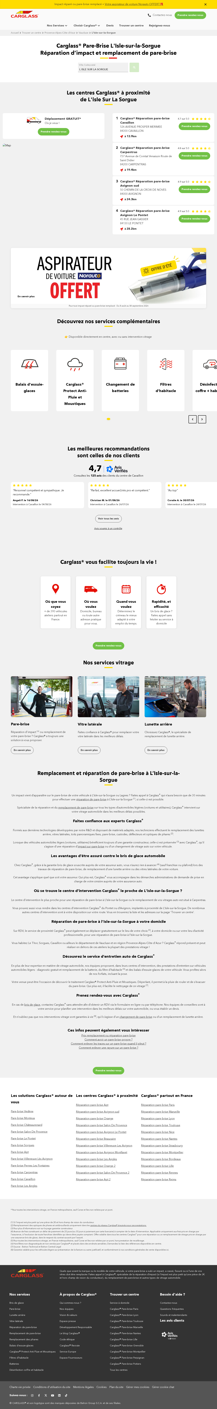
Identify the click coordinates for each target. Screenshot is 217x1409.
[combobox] (103, 68)
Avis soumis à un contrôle (108, 528)
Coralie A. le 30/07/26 (180, 500)
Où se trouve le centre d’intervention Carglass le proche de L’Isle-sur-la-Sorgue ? (108, 891)
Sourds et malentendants (173, 1315)
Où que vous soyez (55, 604)
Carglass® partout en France (167, 1096)
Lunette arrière (158, 724)
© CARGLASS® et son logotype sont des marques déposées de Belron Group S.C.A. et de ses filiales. (65, 1403)
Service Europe (68, 1352)
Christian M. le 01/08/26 (105, 500)
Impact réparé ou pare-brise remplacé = (108, 4)
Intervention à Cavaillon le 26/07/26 (109, 504)
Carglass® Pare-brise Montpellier (127, 1352)
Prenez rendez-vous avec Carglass (108, 995)
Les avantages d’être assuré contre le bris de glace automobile (108, 856)
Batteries (14, 1364)
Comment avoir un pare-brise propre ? (109, 1039)
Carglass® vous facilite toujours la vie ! (108, 562)
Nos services (19, 1294)
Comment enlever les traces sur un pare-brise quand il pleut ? (108, 1044)
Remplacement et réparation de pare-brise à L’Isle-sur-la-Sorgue (108, 777)
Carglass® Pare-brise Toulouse (126, 1321)
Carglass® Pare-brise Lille (123, 1339)
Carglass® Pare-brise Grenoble (127, 1345)
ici (167, 1250)
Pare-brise (20, 724)
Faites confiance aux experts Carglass (108, 821)
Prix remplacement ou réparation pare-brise (108, 1035)
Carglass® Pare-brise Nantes (125, 1333)
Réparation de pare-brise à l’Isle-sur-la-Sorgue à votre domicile (108, 922)
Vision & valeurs (68, 1315)
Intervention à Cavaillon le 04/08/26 (32, 504)
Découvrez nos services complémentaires (108, 321)
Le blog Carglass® (70, 1333)
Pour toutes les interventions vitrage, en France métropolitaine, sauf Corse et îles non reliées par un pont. (62, 1210)
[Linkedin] (59, 1395)
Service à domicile (119, 1303)
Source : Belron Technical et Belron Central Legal (37, 1247)
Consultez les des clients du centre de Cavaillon (108, 476)
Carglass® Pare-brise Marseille (126, 1327)
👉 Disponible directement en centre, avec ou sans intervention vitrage (108, 337)
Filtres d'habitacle (166, 388)
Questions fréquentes (172, 1309)
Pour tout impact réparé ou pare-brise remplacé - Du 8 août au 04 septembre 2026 (108, 306)
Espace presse (68, 1321)
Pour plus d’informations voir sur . (43, 1229)
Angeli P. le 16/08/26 (25, 500)
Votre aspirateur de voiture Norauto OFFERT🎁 (134, 4)
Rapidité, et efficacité (161, 604)
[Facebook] (39, 1395)
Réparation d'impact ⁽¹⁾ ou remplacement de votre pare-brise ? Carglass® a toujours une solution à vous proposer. (38, 736)
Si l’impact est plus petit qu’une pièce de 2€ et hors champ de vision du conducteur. (54, 1223)
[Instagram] (32, 1395)
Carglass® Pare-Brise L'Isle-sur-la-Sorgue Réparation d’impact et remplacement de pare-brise (108, 50)
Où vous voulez (91, 604)
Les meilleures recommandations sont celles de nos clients (109, 452)
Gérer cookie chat (163, 1387)
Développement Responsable (76, 1327)
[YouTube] (53, 1395)
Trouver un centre (131, 25)
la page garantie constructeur (58, 1229)
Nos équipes (67, 1309)
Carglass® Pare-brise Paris (124, 1309)
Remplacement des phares (23, 1339)
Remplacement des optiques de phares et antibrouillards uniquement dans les (80, 1226)
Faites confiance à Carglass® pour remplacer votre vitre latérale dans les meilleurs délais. (108, 734)
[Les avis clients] (184, 1335)
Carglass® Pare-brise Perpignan (127, 1358)
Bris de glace (16, 1303)
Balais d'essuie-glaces (29, 388)
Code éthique (67, 1339)
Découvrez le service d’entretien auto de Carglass (109, 956)
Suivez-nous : (18, 1395)
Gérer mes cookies (137, 1387)
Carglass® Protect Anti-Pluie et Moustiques (75, 394)
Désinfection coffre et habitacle (26, 1370)
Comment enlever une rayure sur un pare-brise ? (108, 1048)
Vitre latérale (90, 724)
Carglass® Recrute (70, 1345)
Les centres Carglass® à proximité (107, 1096)
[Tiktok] (66, 1395)
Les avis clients (172, 1320)
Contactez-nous (168, 1303)
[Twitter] (46, 1395)
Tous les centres (118, 1370)
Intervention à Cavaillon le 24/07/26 (186, 504)
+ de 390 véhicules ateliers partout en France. (55, 615)
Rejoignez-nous (159, 25)
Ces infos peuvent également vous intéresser (108, 1030)
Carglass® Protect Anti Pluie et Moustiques (32, 1352)
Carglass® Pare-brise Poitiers (125, 1364)
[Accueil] (28, 1274)
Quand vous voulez (126, 604)
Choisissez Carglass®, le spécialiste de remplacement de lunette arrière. (168, 734)
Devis (110, 25)
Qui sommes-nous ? (70, 1303)
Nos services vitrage (108, 663)
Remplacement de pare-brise (25, 1333)
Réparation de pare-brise (23, 1327)
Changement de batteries (120, 388)
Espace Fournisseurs (71, 1358)
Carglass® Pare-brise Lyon (124, 1315)
